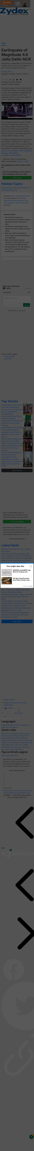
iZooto (31, 586)
